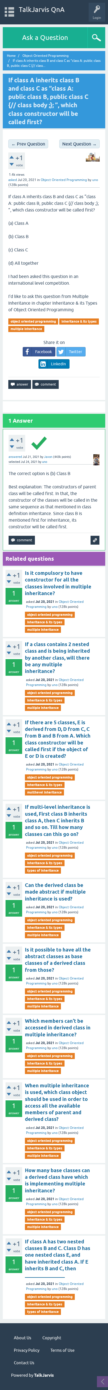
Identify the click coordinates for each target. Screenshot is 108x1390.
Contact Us (24, 1362)
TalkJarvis (44, 1375)
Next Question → (79, 143)
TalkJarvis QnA (42, 9)
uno (55, 607)
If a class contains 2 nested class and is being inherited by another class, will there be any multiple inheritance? (57, 657)
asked (12, 180)
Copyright (51, 1337)
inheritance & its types (79, 321)
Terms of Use (62, 1350)
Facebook (43, 352)
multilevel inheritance (44, 792)
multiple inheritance (26, 329)
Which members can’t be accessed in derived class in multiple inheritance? (58, 1027)
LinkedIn (58, 364)
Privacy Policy (26, 1350)
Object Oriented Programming (64, 180)
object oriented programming (33, 321)
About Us (22, 1337)
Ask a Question (45, 37)
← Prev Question (28, 143)
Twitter (75, 352)
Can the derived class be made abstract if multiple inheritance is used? (55, 892)
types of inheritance (43, 870)
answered (15, 456)
